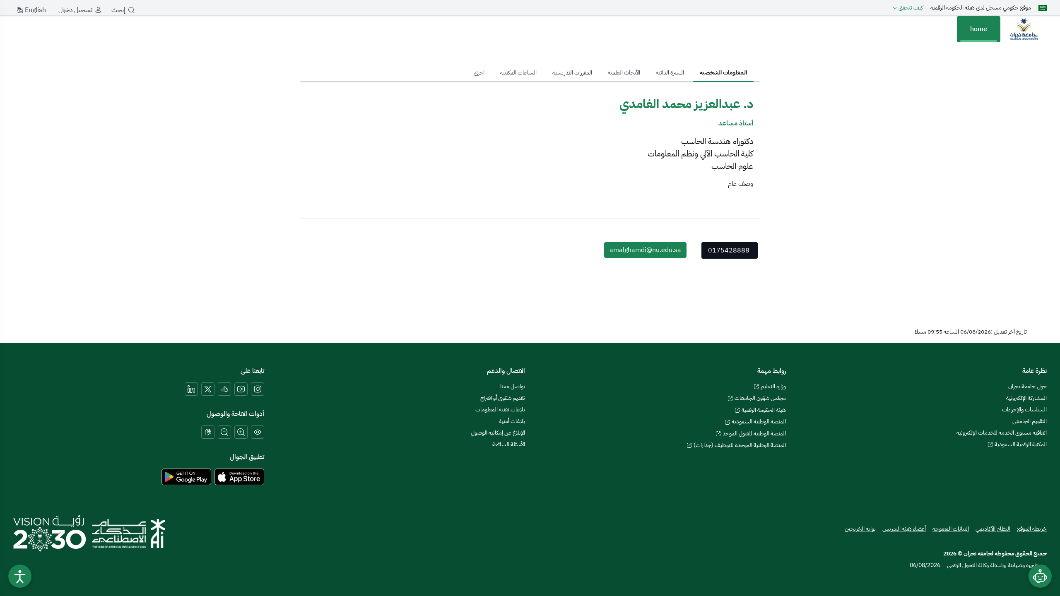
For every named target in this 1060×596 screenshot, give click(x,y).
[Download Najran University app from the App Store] (239, 476)
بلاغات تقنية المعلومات (500, 409)
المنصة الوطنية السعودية (758, 421)
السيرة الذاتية (670, 72)
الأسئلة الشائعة (508, 444)
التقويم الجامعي (1029, 421)
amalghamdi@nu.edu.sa (645, 250)
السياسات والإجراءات (1024, 409)
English (34, 10)
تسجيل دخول (75, 10)
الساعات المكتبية (518, 72)
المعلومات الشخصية (723, 72)
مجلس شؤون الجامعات (759, 398)
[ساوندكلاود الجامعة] (224, 389)
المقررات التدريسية (572, 72)
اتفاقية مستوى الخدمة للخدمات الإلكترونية (1001, 432)
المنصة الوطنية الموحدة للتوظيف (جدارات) (739, 445)
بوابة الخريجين (860, 528)
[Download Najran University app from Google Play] (186, 476)
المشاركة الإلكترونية (1026, 398)
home (978, 29)
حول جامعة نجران (1027, 386)
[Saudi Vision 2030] (49, 533)
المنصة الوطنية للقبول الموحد (753, 433)
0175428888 (728, 250)
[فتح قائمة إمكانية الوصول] (19, 576)
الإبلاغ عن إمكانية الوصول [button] (498, 432)
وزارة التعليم (772, 386)
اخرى (479, 72)
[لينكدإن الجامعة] (191, 389)
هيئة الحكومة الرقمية (763, 410)
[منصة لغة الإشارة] (208, 432)
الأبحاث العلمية (624, 72)
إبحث (118, 10)
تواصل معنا (512, 386)
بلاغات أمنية (512, 421)
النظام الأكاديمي (993, 528)
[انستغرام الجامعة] (257, 389)
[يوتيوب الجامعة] (241, 389)
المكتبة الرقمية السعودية (1020, 444)
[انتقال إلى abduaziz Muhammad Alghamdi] (1023, 29)
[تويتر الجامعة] (208, 389)
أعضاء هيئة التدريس (904, 528)
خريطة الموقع (1032, 528)
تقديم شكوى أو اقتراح (502, 398)
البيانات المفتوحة (950, 528)
